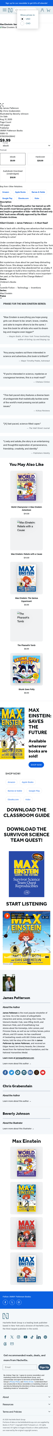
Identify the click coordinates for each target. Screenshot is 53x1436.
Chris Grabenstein (17, 1086)
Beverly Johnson (16, 1113)
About (6, 1397)
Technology (22, 287)
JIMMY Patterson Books (11, 130)
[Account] (42, 10)
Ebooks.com (23, 198)
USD (28, 18)
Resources (8, 1404)
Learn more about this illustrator (17, 1128)
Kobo (37, 198)
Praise (3, 296)
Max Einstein (6, 293)
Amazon (5, 192)
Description (5, 202)
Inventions (36, 287)
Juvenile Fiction (7, 287)
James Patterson (11, 108)
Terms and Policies (12, 1411)
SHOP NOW (36, 764)
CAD (28, 23)
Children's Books (8, 281)
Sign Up (44, 1367)
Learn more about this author (16, 1063)
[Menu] (5, 10)
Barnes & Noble (38, 192)
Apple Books (20, 192)
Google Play (7, 198)
